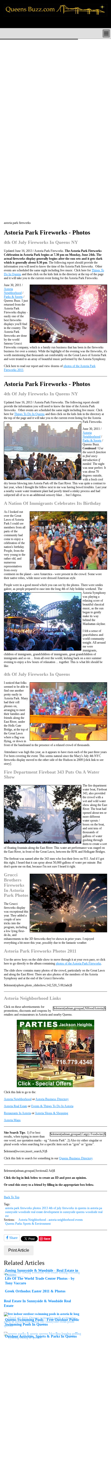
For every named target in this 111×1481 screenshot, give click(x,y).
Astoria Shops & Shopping (51, 1113)
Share (13, 1238)
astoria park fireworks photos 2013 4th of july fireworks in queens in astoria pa (53, 1208)
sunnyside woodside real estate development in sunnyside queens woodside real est (53, 1214)
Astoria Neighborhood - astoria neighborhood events (50, 1220)
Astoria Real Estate (15, 1106)
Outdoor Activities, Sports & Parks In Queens (41, 1336)
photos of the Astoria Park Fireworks (78, 963)
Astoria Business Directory (52, 1099)
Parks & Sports (13, 297)
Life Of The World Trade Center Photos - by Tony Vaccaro (40, 1280)
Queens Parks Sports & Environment (28, 1223)
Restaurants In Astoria (17, 1113)
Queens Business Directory (75, 1158)
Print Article (18, 1250)
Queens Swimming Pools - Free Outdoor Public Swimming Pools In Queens (42, 1322)
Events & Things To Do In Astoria (52, 1106)
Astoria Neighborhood (13, 291)
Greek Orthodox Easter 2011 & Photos (35, 1291)
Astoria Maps (12, 1120)
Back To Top (11, 1197)
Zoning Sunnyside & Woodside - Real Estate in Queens (41, 1272)
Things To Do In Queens (29, 414)
